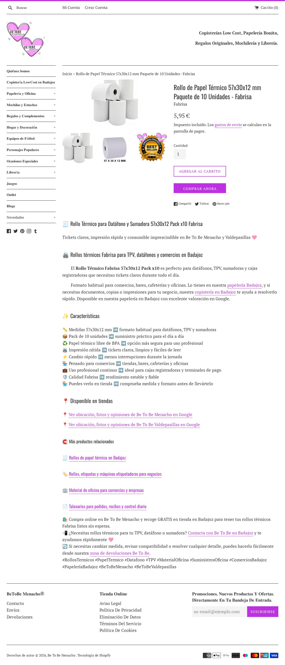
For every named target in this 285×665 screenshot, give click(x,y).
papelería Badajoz (244, 285)
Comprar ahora (200, 188)
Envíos (13, 610)
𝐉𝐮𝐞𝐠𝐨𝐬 (12, 183)
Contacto (15, 603)
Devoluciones (20, 617)
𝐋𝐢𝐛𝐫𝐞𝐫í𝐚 (31, 172)
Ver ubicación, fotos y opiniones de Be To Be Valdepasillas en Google (134, 424)
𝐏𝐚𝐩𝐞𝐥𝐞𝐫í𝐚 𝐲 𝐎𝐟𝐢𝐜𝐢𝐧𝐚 (31, 93)
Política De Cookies (118, 630)
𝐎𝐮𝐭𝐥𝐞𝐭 (11, 194)
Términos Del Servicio (120, 623)
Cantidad (180, 145)
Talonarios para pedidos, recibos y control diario (108, 506)
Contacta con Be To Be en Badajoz (220, 533)
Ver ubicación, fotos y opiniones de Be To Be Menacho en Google (130, 414)
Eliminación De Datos (120, 617)
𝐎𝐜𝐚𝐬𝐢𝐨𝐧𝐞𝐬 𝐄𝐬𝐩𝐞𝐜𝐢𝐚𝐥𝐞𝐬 (31, 161)
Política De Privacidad (121, 610)
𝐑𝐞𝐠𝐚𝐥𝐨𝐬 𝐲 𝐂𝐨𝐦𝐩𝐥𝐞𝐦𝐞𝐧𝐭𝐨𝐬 (31, 115)
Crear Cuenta (96, 7)
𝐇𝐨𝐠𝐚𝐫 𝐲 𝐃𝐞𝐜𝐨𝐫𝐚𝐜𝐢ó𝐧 (31, 127)
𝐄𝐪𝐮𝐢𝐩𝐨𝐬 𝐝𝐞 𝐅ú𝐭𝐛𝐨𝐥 (31, 138)
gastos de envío (228, 124)
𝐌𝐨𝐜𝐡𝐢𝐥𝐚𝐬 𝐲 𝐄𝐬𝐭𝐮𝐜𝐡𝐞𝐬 (31, 104)
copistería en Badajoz (215, 292)
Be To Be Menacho (62, 655)
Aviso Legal (110, 603)
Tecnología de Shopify (94, 655)
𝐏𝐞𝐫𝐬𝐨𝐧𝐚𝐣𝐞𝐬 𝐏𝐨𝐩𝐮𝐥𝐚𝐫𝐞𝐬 (31, 149)
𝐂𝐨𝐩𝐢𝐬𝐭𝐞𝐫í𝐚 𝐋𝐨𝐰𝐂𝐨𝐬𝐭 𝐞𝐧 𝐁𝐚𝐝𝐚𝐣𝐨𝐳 (31, 82)
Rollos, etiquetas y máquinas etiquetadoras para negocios (115, 473)
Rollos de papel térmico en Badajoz (97, 457)
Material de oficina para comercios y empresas (106, 490)
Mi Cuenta (71, 7)
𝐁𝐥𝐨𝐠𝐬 (11, 206)
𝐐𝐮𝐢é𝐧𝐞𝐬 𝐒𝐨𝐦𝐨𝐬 (18, 71)
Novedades (31, 217)
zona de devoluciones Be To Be (119, 553)
